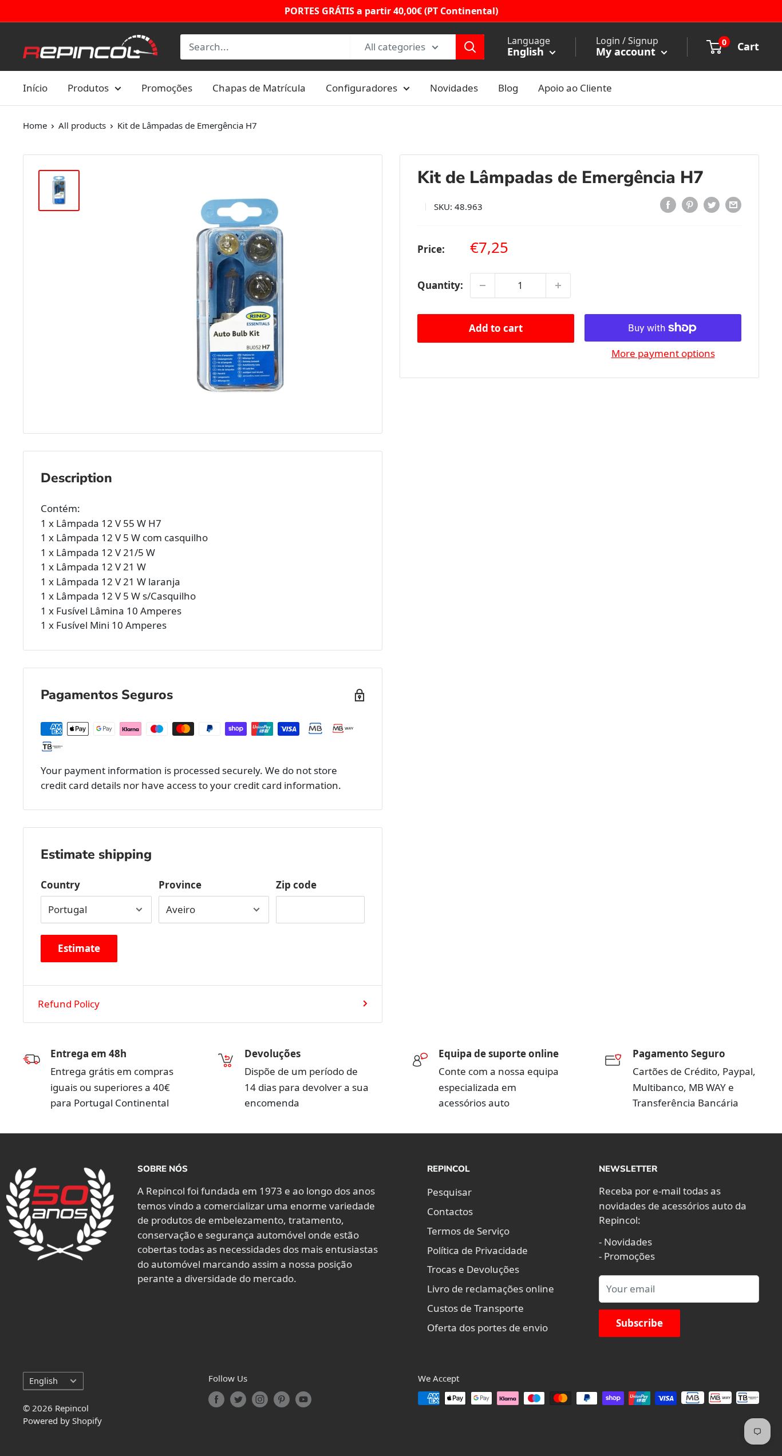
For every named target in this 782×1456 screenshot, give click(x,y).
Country (60, 884)
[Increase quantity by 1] (558, 285)
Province (180, 884)
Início (35, 87)
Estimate (79, 948)
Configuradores (361, 87)
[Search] (470, 46)
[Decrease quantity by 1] (483, 285)
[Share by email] (733, 205)
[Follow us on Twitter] (238, 1399)
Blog (508, 87)
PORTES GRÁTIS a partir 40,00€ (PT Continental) (391, 11)
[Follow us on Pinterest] (282, 1399)
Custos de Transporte (475, 1308)
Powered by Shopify (62, 1420)
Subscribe (639, 1323)
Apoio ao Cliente (575, 87)
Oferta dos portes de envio (487, 1327)
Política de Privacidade (477, 1250)
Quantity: (440, 285)
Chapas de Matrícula (259, 87)
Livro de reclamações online (490, 1288)
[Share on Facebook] (668, 205)
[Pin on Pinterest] (690, 205)
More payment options (663, 353)
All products (82, 125)
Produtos (88, 87)
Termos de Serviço (468, 1230)
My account (627, 51)
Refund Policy (69, 1003)
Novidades (454, 87)
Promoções (166, 87)
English (43, 1380)
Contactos (450, 1211)
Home (35, 125)
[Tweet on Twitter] (712, 205)
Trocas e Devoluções (473, 1269)
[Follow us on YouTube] (303, 1399)
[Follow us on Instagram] (260, 1399)
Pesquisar (449, 1192)
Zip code (296, 884)
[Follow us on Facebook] (216, 1399)
